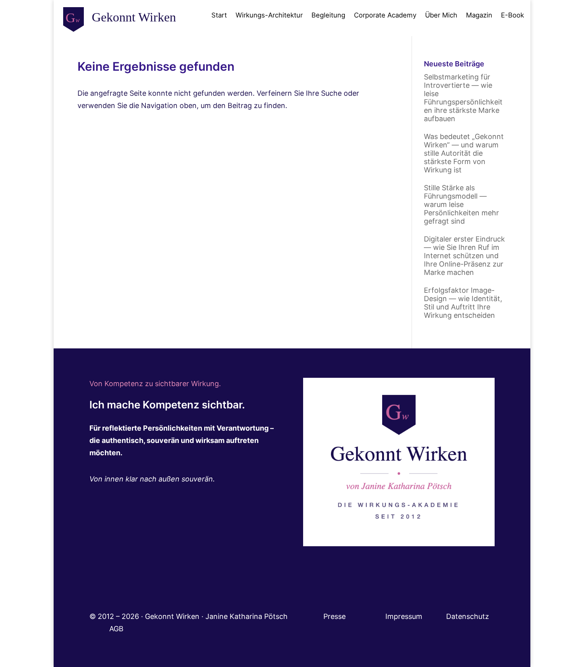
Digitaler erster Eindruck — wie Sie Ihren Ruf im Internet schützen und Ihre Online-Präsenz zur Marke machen (464, 255)
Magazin (479, 15)
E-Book (512, 15)
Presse (335, 616)
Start (219, 15)
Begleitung (328, 15)
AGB (116, 628)
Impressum (415, 616)
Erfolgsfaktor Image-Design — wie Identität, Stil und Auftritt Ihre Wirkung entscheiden (463, 302)
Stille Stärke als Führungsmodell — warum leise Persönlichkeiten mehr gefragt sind (461, 204)
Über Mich (441, 15)
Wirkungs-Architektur (269, 15)
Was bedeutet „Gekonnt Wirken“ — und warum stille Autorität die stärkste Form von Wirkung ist (464, 153)
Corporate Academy (385, 15)
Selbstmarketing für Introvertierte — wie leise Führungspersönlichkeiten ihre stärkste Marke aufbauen (463, 98)
